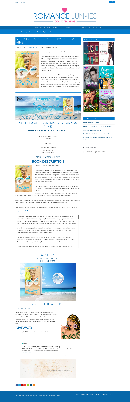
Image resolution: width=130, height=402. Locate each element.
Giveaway (48, 47)
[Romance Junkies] (65, 15)
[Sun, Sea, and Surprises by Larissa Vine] (27, 69)
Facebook (110, 2)
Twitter (113, 2)
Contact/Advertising (107, 394)
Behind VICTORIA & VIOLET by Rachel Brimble (97, 126)
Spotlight (54, 47)
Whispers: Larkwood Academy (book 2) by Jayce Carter (97, 139)
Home (77, 394)
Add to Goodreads (48, 157)
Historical (86, 28)
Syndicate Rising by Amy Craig (92, 130)
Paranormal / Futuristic (70, 28)
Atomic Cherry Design (53, 395)
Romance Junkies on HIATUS (92, 123)
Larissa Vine (23, 308)
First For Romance (48, 261)
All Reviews (97, 28)
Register (23, 2)
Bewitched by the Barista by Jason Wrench (96, 134)
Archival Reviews (94, 394)
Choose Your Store (48, 258)
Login (16, 2)
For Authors (84, 394)
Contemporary (36, 28)
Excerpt (42, 47)
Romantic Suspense (51, 28)
